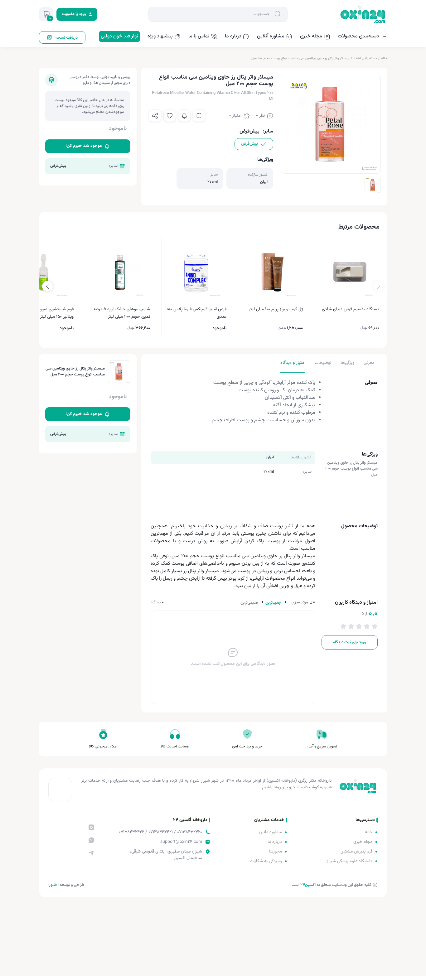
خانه (384, 58)
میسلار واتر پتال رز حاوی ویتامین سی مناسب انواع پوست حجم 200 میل (300, 58)
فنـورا (52, 885)
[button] (47, 286)
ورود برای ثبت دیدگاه (349, 642)
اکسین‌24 (308, 885)
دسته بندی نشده (365, 58)
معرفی (369, 363)
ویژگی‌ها (347, 363)
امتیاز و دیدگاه (292, 363)
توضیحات (323, 363)
